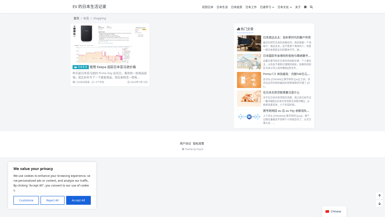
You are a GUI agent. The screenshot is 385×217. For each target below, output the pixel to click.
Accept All (78, 200)
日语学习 (265, 7)
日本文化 (283, 7)
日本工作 (251, 7)
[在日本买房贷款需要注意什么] (249, 98)
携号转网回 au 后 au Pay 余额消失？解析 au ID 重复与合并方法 (303, 111)
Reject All (52, 200)
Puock (200, 149)
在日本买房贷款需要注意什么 (281, 92)
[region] (52, 185)
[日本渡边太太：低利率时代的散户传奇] (249, 43)
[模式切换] (305, 6)
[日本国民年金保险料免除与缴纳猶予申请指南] (249, 62)
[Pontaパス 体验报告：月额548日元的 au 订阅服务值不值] (249, 80)
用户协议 (185, 143)
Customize (26, 200)
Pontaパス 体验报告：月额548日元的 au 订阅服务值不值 (299, 74)
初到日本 (207, 7)
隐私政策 (198, 143)
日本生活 (222, 7)
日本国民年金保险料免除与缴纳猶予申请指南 (291, 55)
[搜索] (311, 6)
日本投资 (236, 7)
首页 (76, 18)
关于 (298, 7)
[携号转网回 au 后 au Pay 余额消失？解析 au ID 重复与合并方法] (249, 117)
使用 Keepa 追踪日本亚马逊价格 (113, 67)
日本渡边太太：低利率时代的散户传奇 (287, 37)
